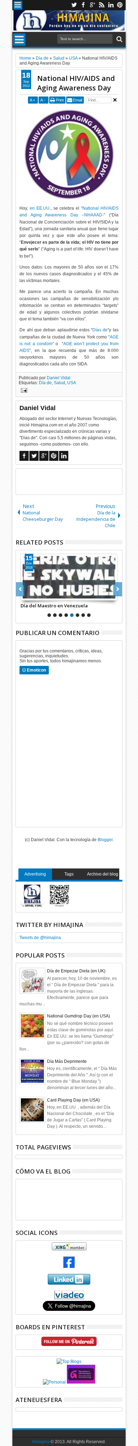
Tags (69, 874)
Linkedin (110, 5)
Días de (100, 329)
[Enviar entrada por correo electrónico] (23, 391)
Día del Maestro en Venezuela (54, 605)
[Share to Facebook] (26, 594)
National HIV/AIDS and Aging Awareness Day (76, 83)
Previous (117, 589)
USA (71, 382)
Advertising (35, 874)
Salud (59, 382)
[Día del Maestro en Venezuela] (69, 577)
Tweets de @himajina (40, 937)
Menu (17, 5)
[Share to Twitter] (34, 594)
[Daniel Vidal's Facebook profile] (69, 1266)
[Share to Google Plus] (41, 594)
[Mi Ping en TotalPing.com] (81, 1382)
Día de (45, 382)
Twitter (74, 5)
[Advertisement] (77, 481)
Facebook (83, 5)
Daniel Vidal (58, 377)
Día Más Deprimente (67, 1061)
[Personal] (54, 1382)
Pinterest (120, 5)
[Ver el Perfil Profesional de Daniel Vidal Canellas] (69, 1297)
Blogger (105, 839)
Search (119, 39)
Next (20, 589)
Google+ (92, 5)
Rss (101, 5)
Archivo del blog (102, 874)
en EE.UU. (40, 208)
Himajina (41, 1441)
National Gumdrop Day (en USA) (78, 1016)
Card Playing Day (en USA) (73, 1100)
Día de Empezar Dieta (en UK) (76, 970)
